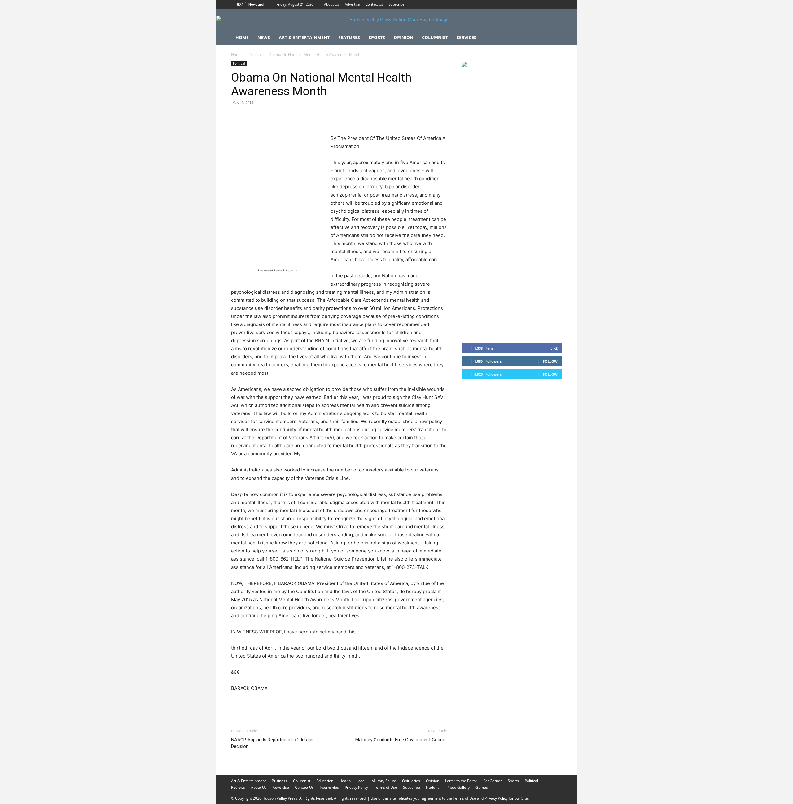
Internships (329, 787)
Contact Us (374, 4)
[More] (351, 116)
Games (481, 787)
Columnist (435, 37)
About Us (331, 4)
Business (279, 781)
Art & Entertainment (304, 37)
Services (466, 37)
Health (345, 781)
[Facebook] (536, 4)
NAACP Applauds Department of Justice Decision (273, 743)
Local (361, 781)
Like (554, 348)
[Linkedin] (294, 116)
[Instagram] (547, 4)
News (263, 37)
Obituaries (411, 781)
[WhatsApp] (280, 116)
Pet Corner (492, 781)
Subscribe (396, 4)
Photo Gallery (458, 787)
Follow (550, 361)
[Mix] (323, 116)
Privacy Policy (356, 787)
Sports (377, 37)
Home (242, 37)
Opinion (403, 37)
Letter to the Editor (461, 781)
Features (349, 37)
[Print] (308, 116)
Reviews (238, 787)
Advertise (352, 4)
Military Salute (383, 781)
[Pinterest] (266, 116)
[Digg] (337, 116)
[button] (554, 38)
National (433, 787)
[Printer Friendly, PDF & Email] (417, 705)
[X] (557, 4)
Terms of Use (385, 787)
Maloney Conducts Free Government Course (401, 740)
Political (255, 54)
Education (324, 781)
